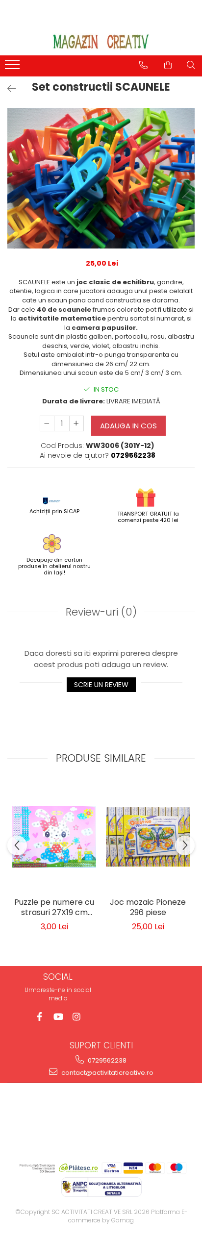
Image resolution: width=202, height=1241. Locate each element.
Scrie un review (101, 685)
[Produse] (13, 67)
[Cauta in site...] (191, 65)
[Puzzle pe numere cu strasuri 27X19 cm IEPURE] (54, 837)
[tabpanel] (101, 178)
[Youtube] (58, 1016)
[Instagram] (76, 1016)
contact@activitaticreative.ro (106, 1072)
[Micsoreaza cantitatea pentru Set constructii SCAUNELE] (47, 423)
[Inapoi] (7, 89)
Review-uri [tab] (101, 612)
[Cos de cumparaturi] (167, 65)
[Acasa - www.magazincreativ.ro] (101, 41)
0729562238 (106, 1060)
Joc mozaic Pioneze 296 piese (148, 907)
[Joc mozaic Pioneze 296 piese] (148, 837)
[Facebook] (39, 1016)
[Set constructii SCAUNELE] (101, 178)
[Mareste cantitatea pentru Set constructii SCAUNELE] (76, 423)
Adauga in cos (128, 426)
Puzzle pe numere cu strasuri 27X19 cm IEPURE (54, 908)
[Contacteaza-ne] (143, 65)
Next (187, 188)
